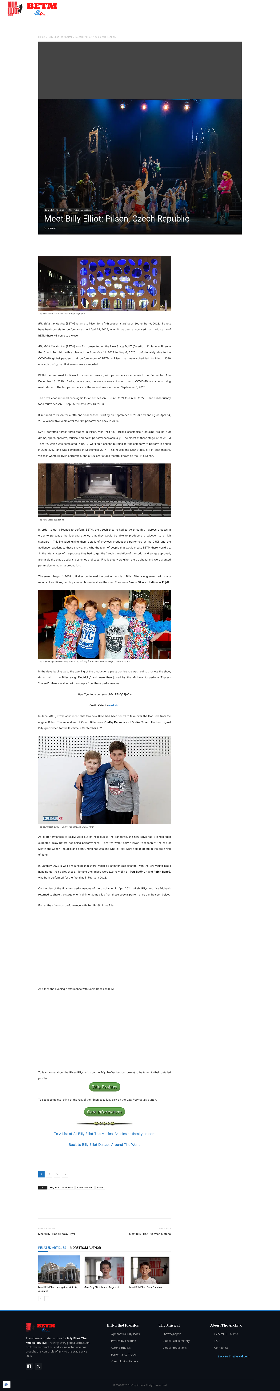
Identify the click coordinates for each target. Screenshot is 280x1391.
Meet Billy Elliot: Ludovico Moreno (150, 1234)
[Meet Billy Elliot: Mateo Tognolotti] (104, 1269)
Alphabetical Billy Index (125, 1334)
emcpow (51, 227)
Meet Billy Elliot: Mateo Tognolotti (102, 1287)
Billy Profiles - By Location (79, 210)
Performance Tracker (124, 1354)
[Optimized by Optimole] (6, 1384)
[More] (194, 245)
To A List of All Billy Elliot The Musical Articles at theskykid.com (104, 1134)
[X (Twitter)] (38, 1366)
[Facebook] (29, 1366)
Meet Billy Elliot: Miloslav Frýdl (56, 1234)
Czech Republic (85, 1187)
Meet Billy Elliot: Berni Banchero (146, 1287)
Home (41, 37)
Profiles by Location (123, 1341)
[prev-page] (40, 1298)
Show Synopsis (172, 1334)
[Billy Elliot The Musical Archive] (62, 1327)
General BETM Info (226, 1334)
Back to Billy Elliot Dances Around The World (105, 1145)
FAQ (217, 1341)
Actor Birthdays (121, 1347)
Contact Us (221, 1347)
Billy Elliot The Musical (60, 37)
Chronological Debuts (124, 1361)
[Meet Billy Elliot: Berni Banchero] (150, 1269)
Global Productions (175, 1347)
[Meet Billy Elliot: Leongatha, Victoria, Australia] (59, 1269)
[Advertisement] (140, 70)
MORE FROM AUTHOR (85, 1248)
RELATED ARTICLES (52, 1248)
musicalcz (114, 705)
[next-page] (46, 1298)
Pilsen (100, 1187)
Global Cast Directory (176, 1341)
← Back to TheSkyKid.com (232, 1356)
